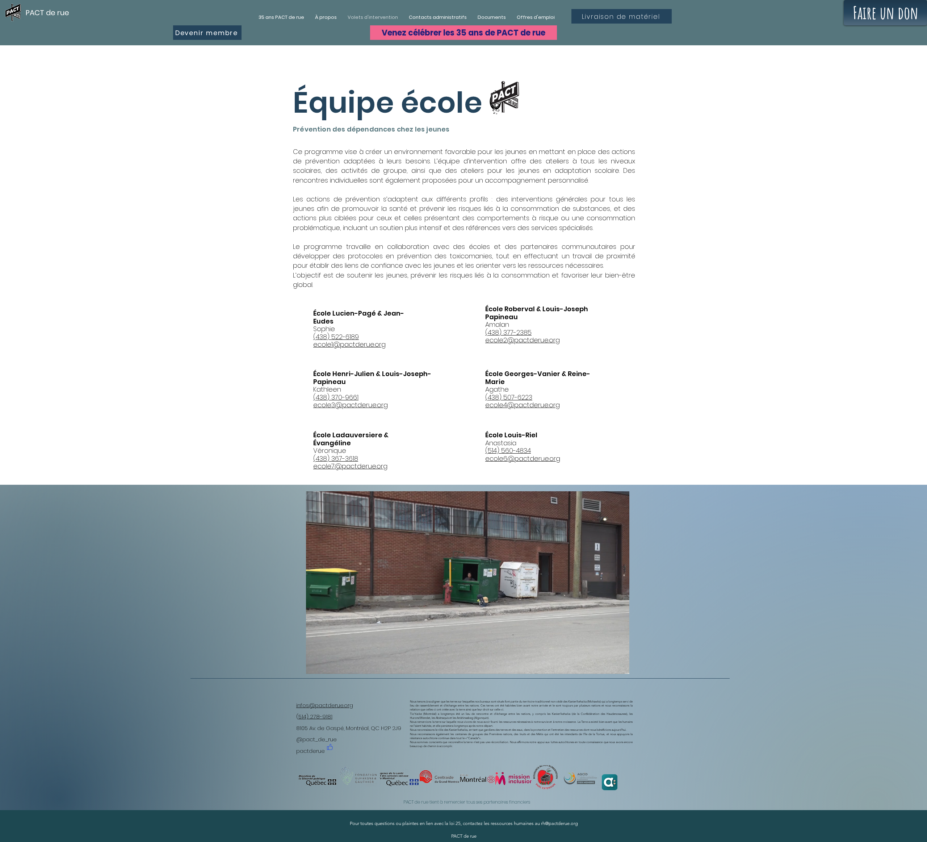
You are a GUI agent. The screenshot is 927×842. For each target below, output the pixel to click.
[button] (620, 666)
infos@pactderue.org (324, 705)
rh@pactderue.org (559, 823)
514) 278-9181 (315, 716)
